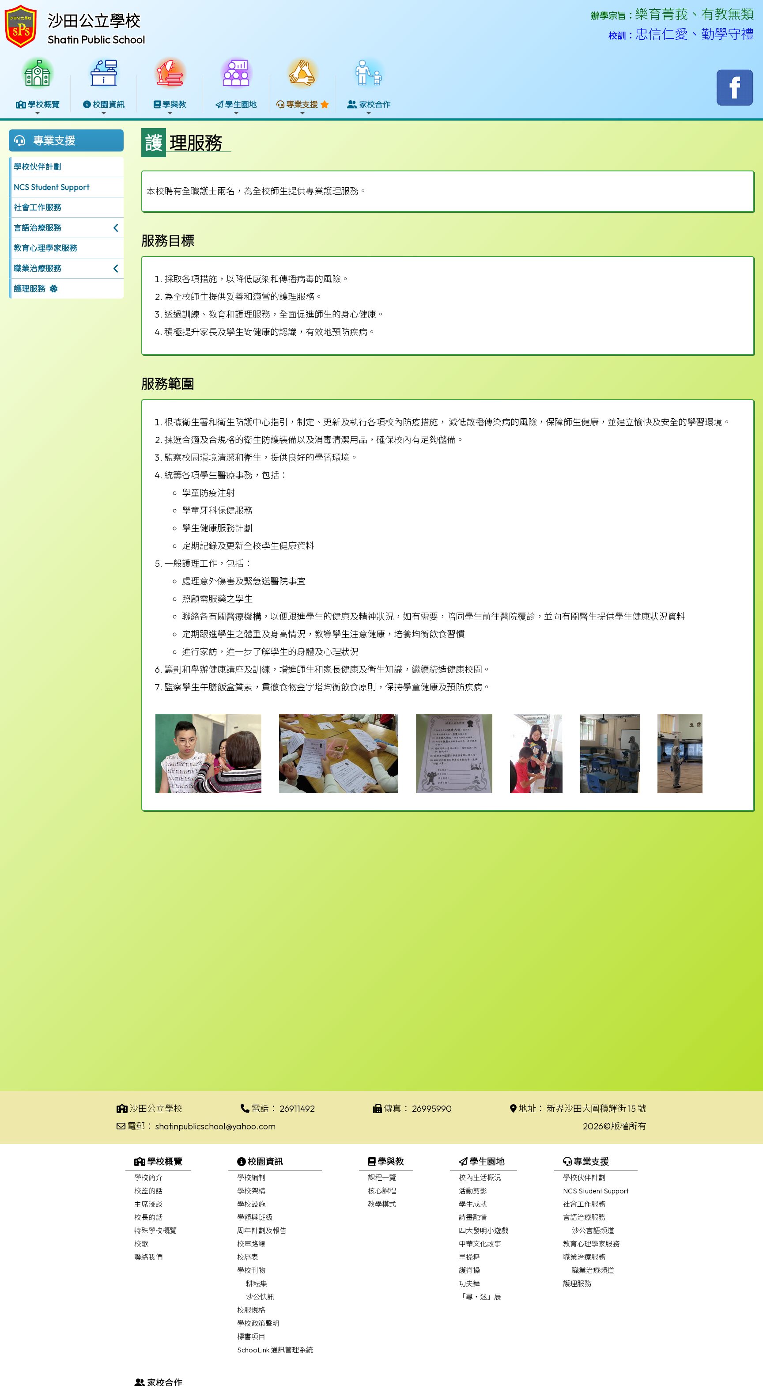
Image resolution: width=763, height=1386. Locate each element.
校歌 (141, 1243)
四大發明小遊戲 (483, 1230)
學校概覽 (163, 1161)
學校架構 (251, 1190)
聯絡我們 (148, 1257)
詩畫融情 (473, 1217)
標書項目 (251, 1336)
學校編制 (251, 1177)
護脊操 (469, 1270)
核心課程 (382, 1190)
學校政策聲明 (258, 1323)
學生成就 (473, 1204)
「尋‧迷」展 (480, 1296)
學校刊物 (251, 1270)
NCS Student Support (52, 187)
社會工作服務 (37, 207)
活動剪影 (473, 1190)
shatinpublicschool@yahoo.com (215, 1126)
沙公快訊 (260, 1296)
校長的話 (148, 1217)
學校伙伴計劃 (37, 167)
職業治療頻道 (593, 1270)
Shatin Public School (96, 39)
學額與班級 (254, 1217)
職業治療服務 (584, 1257)
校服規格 (251, 1310)
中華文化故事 (480, 1243)
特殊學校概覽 (155, 1230)
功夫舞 (469, 1283)
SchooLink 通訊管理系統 (275, 1349)
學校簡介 (148, 1177)
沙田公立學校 (94, 20)
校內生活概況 (480, 1177)
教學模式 (382, 1204)
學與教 (390, 1161)
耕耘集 (256, 1283)
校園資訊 (264, 1161)
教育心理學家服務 (45, 248)
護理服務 (29, 289)
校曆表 (247, 1257)
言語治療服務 (584, 1217)
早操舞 (469, 1257)
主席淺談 (148, 1204)
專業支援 (590, 1161)
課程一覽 (382, 1177)
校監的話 (148, 1190)
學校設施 (251, 1204)
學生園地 (486, 1161)
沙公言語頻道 (593, 1230)
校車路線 (251, 1243)
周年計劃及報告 (262, 1230)
